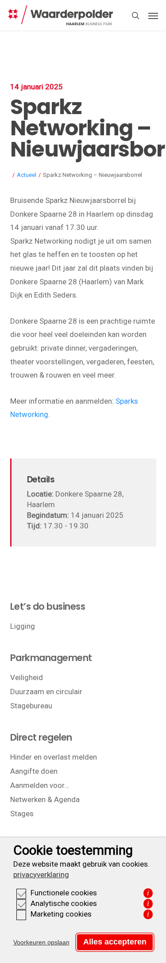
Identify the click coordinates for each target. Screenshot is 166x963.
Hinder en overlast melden (53, 757)
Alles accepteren (115, 941)
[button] (153, 15)
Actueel (26, 175)
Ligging (22, 626)
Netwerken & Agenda (45, 799)
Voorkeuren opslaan (41, 942)
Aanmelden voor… (39, 785)
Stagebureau (31, 705)
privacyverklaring (41, 874)
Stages (22, 813)
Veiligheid (26, 677)
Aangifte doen (34, 771)
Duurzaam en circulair (46, 691)
